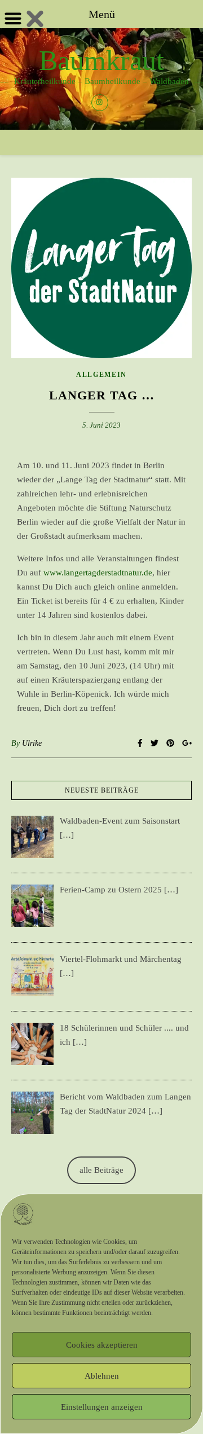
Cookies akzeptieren (102, 1344)
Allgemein (101, 375)
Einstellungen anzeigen (102, 1406)
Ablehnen (102, 1375)
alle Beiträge (101, 1170)
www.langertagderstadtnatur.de (97, 572)
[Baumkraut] (101, 79)
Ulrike (32, 743)
